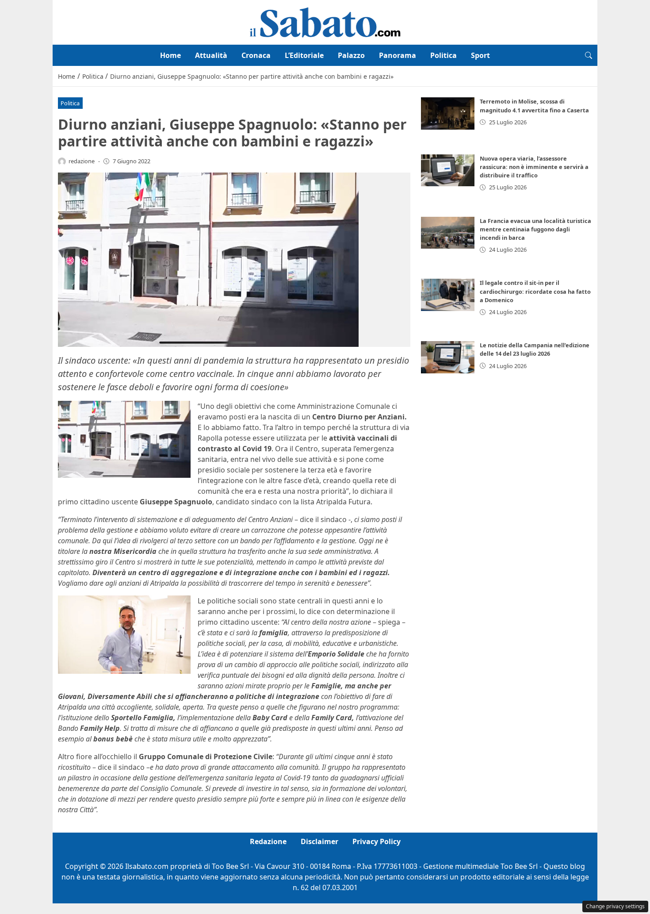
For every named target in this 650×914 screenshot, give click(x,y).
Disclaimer (319, 841)
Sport (480, 55)
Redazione (268, 841)
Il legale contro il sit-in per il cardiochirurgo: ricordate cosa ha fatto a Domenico (535, 291)
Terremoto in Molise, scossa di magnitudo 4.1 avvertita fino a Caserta (534, 105)
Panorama (397, 55)
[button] (588, 55)
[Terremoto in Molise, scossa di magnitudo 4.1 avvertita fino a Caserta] (447, 113)
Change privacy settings (615, 906)
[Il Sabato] (325, 22)
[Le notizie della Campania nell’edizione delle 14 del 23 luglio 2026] (447, 357)
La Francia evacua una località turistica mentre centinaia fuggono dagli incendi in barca (535, 229)
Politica (443, 55)
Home (170, 55)
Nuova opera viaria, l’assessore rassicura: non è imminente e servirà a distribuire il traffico (534, 166)
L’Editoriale (304, 55)
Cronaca (256, 55)
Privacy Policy (376, 841)
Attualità (211, 55)
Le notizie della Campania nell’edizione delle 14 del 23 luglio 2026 (534, 349)
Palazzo (351, 55)
